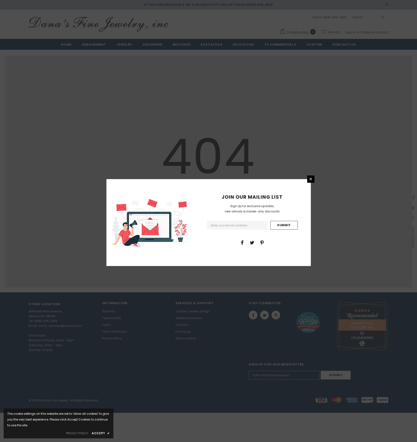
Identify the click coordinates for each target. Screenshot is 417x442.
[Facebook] (242, 242)
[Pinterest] (261, 242)
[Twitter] (252, 242)
